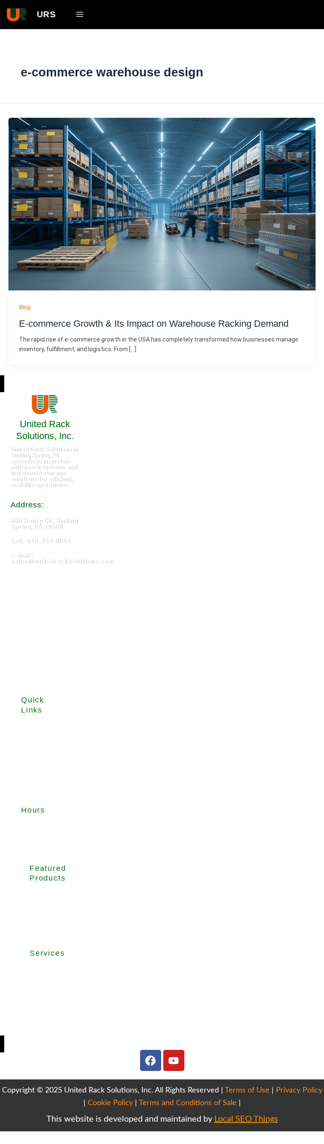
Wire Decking (43, 930)
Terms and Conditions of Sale (188, 1103)
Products (34, 735)
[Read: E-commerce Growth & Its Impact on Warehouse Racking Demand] (162, 203)
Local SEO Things (246, 1119)
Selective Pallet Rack (45, 898)
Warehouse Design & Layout (45, 991)
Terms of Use (247, 1090)
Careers (32, 794)
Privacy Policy (299, 1090)
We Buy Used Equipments (47, 1010)
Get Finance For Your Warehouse (46, 1029)
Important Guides (35, 772)
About (29, 726)
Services (33, 760)
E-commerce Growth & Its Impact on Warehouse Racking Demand (154, 323)
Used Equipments (37, 748)
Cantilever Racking (44, 914)
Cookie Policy (110, 1103)
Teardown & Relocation (46, 972)
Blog (24, 307)
